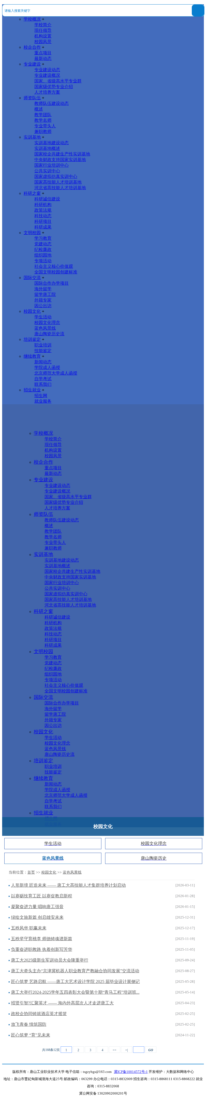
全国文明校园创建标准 (55, 272)
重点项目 (43, 53)
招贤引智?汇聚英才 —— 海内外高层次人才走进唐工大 (62, 1003)
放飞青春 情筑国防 (28, 1024)
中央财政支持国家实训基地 (60, 159)
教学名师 (43, 120)
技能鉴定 (43, 350)
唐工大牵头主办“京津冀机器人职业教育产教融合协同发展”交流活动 (75, 971)
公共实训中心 (47, 171)
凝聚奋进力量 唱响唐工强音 (37, 906)
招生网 (40, 395)
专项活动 (43, 260)
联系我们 (43, 384)
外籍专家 (43, 300)
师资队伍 (32, 98)
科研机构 (43, 204)
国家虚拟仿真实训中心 (55, 176)
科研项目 (43, 221)
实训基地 (32, 137)
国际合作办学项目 (51, 283)
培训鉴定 (32, 339)
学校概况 (32, 19)
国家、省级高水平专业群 (58, 81)
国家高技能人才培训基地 (58, 182)
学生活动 (43, 317)
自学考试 (43, 378)
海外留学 (43, 289)
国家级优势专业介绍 (53, 86)
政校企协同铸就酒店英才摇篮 (39, 1013)
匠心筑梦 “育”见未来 (30, 1035)
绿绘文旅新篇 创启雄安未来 (37, 917)
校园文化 (32, 311)
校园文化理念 (47, 322)
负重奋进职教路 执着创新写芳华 (41, 949)
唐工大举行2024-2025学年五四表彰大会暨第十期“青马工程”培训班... (75, 992)
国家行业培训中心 (51, 165)
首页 (31, 872)
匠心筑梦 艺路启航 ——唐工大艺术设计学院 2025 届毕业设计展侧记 (75, 981)
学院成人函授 (47, 367)
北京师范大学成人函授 (55, 373)
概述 (38, 109)
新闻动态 (43, 362)
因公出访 (43, 305)
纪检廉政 (43, 249)
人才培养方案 (47, 92)
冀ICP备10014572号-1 (131, 1072)
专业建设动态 (47, 69)
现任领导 (43, 30)
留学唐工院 (45, 294)
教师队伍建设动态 (51, 103)
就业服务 (43, 401)
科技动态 (43, 216)
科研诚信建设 (47, 199)
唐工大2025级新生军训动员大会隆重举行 (49, 960)
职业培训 (43, 345)
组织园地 (43, 255)
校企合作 (32, 47)
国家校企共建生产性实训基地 (62, 154)
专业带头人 (45, 126)
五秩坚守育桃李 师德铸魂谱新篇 (41, 938)
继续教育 (32, 356)
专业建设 (32, 64)
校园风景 (43, 41)
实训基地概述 (47, 148)
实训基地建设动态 (51, 142)
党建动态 (43, 244)
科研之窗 (32, 193)
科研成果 (43, 227)
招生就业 (32, 390)
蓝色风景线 (45, 328)
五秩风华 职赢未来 (28, 928)
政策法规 (43, 210)
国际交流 (32, 277)
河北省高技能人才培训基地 (60, 187)
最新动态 (43, 58)
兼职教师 (43, 131)
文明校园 (32, 232)
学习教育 (43, 238)
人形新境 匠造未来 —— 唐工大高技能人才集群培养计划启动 (68, 885)
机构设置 (43, 36)
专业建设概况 (47, 75)
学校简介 (43, 24)
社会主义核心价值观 (53, 266)
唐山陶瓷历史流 (49, 333)
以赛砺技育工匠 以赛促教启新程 (41, 896)
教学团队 (43, 114)
